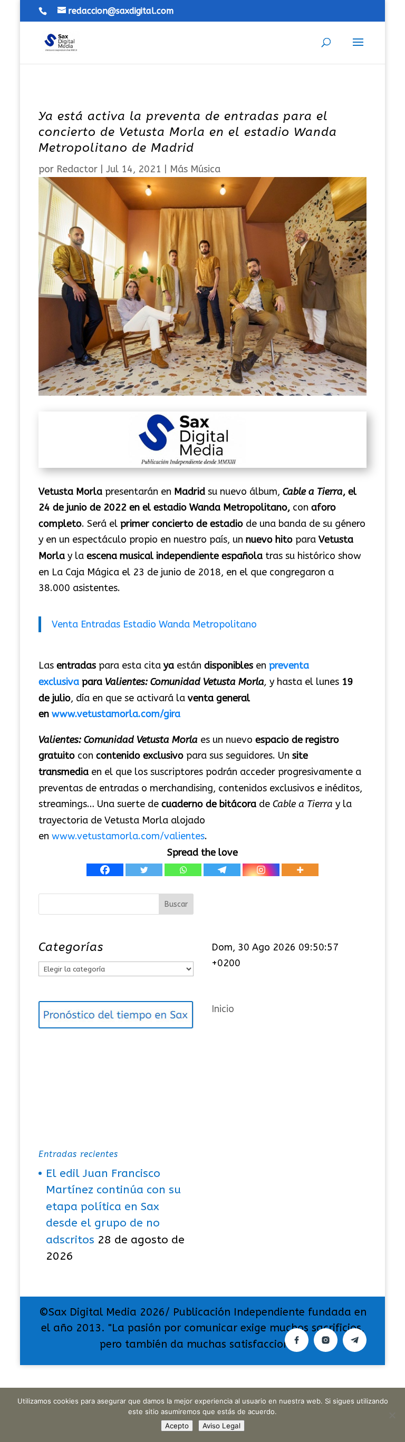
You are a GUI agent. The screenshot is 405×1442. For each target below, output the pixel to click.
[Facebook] (104, 870)
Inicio (222, 1009)
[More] (300, 870)
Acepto (177, 1425)
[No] (392, 1415)
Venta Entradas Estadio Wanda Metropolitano (154, 624)
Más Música (195, 169)
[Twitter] (144, 870)
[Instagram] (261, 870)
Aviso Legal (221, 1425)
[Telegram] (222, 870)
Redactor (77, 169)
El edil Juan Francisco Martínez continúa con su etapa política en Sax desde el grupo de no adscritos (113, 1207)
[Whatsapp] (183, 870)
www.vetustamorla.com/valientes (128, 836)
